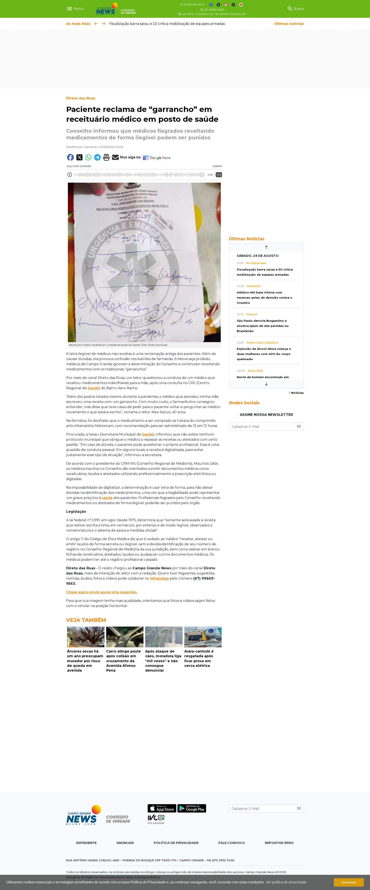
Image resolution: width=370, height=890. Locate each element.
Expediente (86, 843)
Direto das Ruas (80, 98)
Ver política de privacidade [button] (286, 882)
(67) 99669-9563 (213, 9)
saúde (107, 498)
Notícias (296, 392)
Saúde (93, 388)
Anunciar (125, 843)
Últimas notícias (289, 24)
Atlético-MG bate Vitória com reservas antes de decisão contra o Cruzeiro (264, 297)
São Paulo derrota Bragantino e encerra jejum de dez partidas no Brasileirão (263, 326)
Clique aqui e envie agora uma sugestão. (101, 592)
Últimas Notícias (246, 238)
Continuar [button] (349, 882)
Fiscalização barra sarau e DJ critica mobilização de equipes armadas (167, 24)
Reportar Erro (279, 843)
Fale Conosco (231, 843)
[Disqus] (144, 733)
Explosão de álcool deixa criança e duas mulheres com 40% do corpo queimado (264, 354)
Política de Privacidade (176, 843)
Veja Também (86, 620)
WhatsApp (159, 578)
